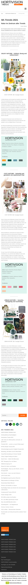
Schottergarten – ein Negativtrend (9, 504)
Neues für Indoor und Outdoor (8, 466)
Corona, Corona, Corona (7, 507)
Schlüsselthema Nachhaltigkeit (8, 435)
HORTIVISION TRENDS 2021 (8, 432)
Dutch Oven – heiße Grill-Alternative (10, 459)
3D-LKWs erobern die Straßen (8, 497)
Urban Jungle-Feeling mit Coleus (9, 456)
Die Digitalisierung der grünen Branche (10, 478)
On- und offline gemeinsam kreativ (9, 499)
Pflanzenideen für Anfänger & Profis (10, 480)
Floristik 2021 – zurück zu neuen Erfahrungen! (12, 444)
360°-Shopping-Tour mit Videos (9, 461)
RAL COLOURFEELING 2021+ (8, 502)
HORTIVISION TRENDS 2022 (8, 544)
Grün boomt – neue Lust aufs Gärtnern (10, 473)
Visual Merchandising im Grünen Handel (11, 454)
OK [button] (7, 582)
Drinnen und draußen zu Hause (9, 485)
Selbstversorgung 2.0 (6, 463)
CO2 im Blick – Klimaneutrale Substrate (11, 509)
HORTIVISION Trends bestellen (9, 562)
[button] (7, 424)
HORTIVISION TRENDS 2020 (8, 549)
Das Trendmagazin (5, 559)
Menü (25, 8)
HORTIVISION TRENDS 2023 (8, 542)
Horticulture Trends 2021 (7, 437)
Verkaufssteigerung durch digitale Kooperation (12, 449)
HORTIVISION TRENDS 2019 (8, 551)
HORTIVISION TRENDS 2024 (8, 539)
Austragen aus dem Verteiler (8, 564)
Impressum (4, 569)
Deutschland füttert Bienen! (8, 483)
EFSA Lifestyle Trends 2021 (8, 446)
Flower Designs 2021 (6, 494)
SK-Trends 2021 (6, 475)
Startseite (3, 557)
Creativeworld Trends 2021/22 (8, 492)
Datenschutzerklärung (6, 567)
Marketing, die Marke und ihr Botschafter (11, 451)
